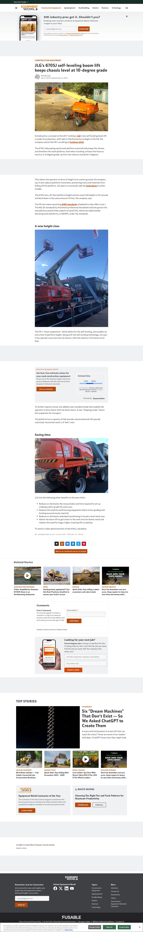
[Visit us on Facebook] (55, 888)
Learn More (26, 810)
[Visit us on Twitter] (61, 888)
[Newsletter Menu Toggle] (127, 7)
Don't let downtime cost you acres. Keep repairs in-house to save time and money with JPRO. (115, 592)
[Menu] (16, 7)
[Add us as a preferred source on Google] (62, 544)
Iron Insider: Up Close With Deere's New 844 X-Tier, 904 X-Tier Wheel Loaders (85, 775)
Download (83, 805)
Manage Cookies (84, 921)
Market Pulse (49, 770)
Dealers (76, 587)
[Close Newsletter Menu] (126, 16)
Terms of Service (74, 35)
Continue (74, 621)
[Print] (57, 544)
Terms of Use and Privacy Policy (76, 33)
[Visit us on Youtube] (72, 888)
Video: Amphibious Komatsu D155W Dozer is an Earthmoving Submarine (26, 592)
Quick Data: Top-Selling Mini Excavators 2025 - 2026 (56, 773)
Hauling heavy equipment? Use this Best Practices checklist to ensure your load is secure (56, 592)
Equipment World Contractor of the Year (40, 795)
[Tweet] (78, 544)
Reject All (109, 927)
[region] (71, 927)
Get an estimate (46, 389)
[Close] (139, 927)
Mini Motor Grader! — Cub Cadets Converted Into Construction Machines (27, 775)
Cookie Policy (68, 930)
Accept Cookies (124, 927)
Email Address (73, 610)
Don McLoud (45, 76)
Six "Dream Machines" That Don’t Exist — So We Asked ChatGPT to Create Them (103, 718)
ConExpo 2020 (77, 142)
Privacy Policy (64, 35)
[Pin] (84, 544)
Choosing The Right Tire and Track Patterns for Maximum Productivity (99, 797)
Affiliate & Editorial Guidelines (103, 921)
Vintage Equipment (24, 770)
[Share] (67, 544)
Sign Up (21, 905)
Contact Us (120, 921)
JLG (78, 135)
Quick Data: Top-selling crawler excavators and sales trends (86, 590)
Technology (87, 707)
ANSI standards (69, 204)
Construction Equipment (48, 60)
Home (45, 587)
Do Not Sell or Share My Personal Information (60, 921)
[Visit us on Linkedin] (66, 888)
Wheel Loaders (79, 770)
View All (99, 805)
